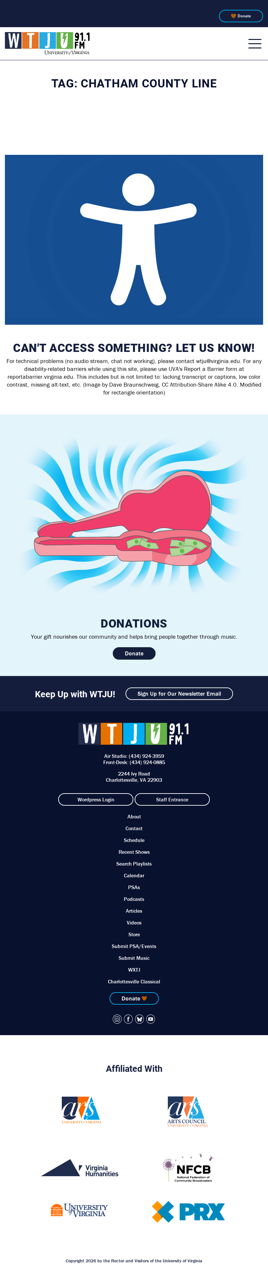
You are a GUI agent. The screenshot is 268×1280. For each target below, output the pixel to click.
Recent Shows (134, 852)
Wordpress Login (95, 799)
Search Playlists (134, 863)
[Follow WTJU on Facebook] (128, 1019)
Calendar (134, 875)
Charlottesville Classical (134, 981)
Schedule (134, 840)
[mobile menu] (255, 43)
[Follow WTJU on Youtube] (150, 1019)
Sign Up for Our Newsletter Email (179, 693)
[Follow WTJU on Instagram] (117, 1019)
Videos (134, 922)
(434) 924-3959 (146, 756)
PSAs (134, 887)
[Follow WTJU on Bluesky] (139, 1019)
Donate (244, 16)
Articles (134, 910)
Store (134, 934)
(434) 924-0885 (147, 762)
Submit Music (134, 958)
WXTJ (134, 969)
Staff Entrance (172, 799)
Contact (134, 828)
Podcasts (134, 899)
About (134, 816)
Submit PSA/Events (134, 946)
